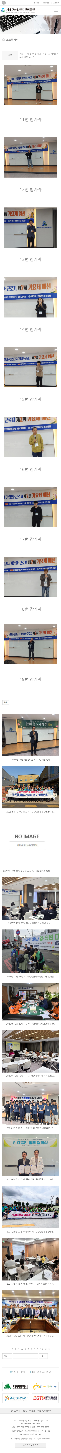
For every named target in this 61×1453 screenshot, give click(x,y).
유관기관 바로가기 (30, 1445)
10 (41, 1349)
